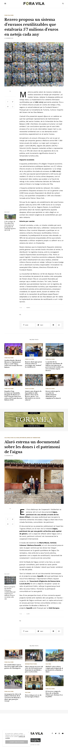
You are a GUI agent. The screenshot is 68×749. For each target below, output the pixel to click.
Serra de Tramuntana (33, 437)
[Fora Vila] (34, 3)
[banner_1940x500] (34, 419)
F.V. (10, 91)
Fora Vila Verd (8, 15)
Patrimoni (23, 437)
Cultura (7, 437)
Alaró (28, 613)
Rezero (28, 307)
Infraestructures (31, 664)
